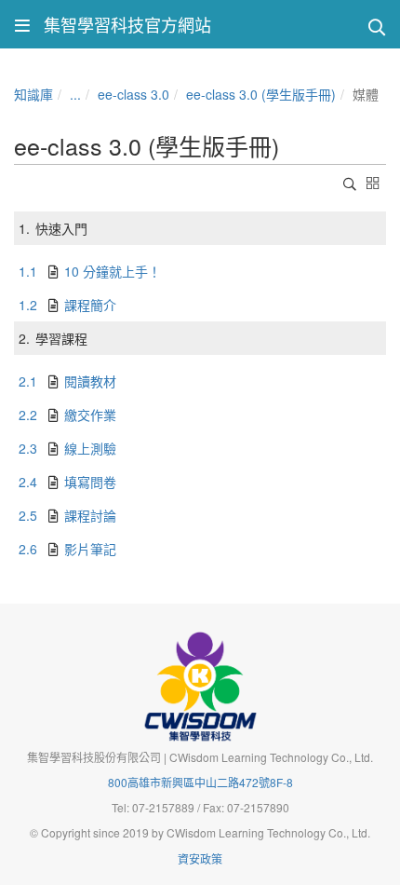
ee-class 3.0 (133, 94)
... (75, 94)
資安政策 (200, 858)
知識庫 (33, 94)
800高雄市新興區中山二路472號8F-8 (200, 782)
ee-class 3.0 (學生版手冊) (261, 94)
